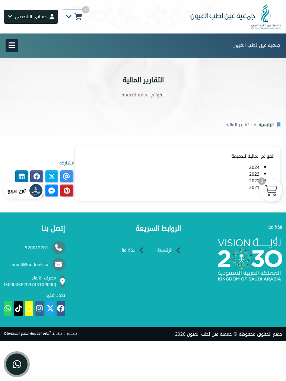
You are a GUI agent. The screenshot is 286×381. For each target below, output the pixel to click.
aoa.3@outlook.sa (30, 264)
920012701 (36, 248)
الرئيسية (266, 125)
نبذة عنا (129, 250)
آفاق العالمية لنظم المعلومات (27, 333)
